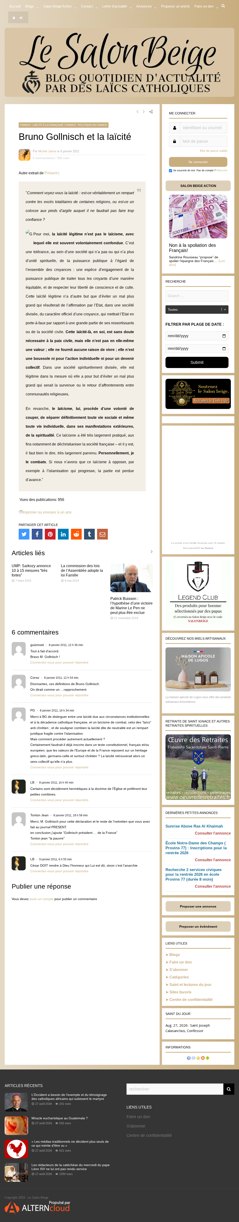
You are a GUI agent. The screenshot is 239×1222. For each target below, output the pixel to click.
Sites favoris (180, 992)
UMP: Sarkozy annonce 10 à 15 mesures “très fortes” (31, 570)
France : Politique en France (86, 125)
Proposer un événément (198, 926)
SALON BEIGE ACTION (198, 186)
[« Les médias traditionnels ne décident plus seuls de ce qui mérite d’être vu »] (16, 1157)
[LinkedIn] (63, 534)
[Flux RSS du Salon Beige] (203, 1059)
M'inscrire (221, 170)
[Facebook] (37, 534)
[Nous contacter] (193, 1059)
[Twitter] (24, 534)
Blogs (29, 6)
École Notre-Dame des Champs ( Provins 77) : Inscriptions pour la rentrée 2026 (196, 848)
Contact (87, 6)
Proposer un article (175, 6)
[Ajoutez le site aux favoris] (198, 1059)
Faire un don (180, 962)
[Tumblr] (89, 534)
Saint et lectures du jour (190, 985)
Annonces (144, 6)
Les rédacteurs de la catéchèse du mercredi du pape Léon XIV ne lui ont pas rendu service (71, 1167)
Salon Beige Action (57, 6)
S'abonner (136, 1126)
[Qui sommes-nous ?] (189, 1059)
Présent (51, 173)
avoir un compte (41, 899)
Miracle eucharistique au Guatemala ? (60, 1118)
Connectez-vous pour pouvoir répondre (59, 662)
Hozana (209, 548)
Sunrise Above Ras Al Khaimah (194, 826)
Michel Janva (47, 151)
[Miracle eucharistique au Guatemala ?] (16, 1133)
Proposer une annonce (198, 906)
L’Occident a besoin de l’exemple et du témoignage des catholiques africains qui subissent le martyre (69, 1097)
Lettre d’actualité (114, 6)
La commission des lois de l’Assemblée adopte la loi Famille (82, 570)
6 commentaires (43, 158)
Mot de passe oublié (213, 151)
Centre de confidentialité (191, 1000)
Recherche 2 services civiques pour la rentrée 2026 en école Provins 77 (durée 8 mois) (193, 875)
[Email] (102, 534)
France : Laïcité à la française (41, 125)
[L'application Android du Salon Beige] (207, 1059)
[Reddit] (76, 534)
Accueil (15, 6)
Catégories (179, 977)
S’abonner (178, 970)
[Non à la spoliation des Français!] (198, 237)
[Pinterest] (50, 534)
